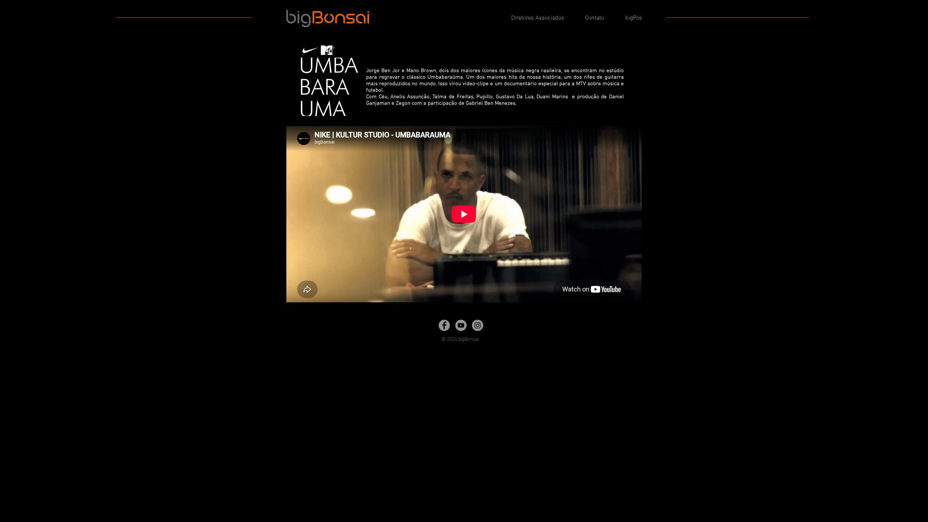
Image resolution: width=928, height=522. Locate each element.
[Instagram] (477, 325)
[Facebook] (444, 325)
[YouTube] (461, 325)
